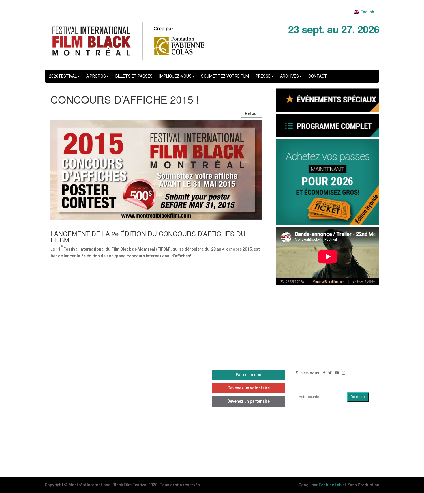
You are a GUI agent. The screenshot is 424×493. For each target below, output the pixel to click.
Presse (263, 76)
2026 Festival (63, 76)
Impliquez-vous (175, 76)
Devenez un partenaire (248, 401)
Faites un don (248, 374)
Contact (317, 76)
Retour (251, 113)
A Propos (96, 76)
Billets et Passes (134, 76)
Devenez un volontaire (249, 388)
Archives (289, 76)
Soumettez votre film (225, 76)
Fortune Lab (330, 485)
